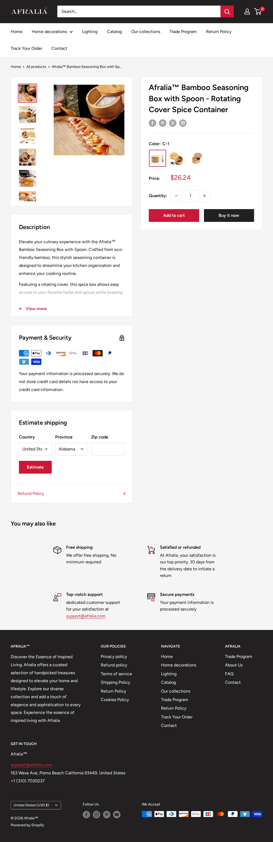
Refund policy (114, 665)
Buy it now (229, 215)
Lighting (90, 31)
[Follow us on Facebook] (86, 814)
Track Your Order (26, 48)
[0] (258, 11)
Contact (59, 48)
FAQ (229, 673)
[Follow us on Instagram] (96, 814)
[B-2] (197, 158)
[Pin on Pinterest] (162, 123)
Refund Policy (31, 493)
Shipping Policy (115, 682)
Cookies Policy (115, 699)
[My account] (247, 11)
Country (27, 437)
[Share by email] (183, 123)
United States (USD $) (31, 805)
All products (36, 66)
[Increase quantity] (204, 195)
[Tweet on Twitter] (172, 123)
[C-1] (157, 158)
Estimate (35, 467)
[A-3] (177, 158)
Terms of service (116, 673)
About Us (234, 665)
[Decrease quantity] (176, 195)
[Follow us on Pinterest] (106, 814)
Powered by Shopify (27, 825)
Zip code (99, 437)
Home (16, 31)
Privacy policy (114, 656)
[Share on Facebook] (152, 123)
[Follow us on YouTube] (117, 814)
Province (64, 437)
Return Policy (218, 31)
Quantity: (158, 195)
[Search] (227, 11)
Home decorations (49, 31)
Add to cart (174, 215)
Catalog (114, 31)
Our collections (145, 31)
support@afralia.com (86, 616)
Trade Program (183, 31)
